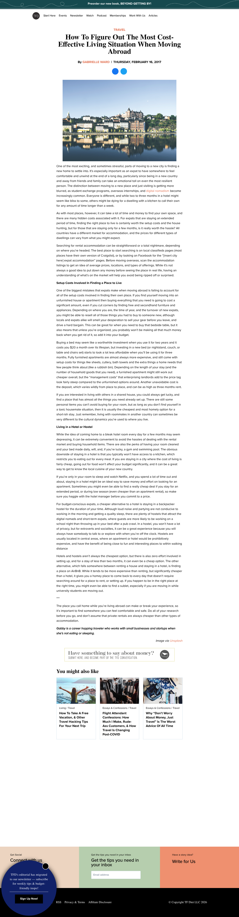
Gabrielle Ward (96, 62)
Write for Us (184, 861)
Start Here (49, 15)
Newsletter (76, 15)
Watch (90, 15)
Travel (119, 30)
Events (63, 15)
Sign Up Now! (29, 899)
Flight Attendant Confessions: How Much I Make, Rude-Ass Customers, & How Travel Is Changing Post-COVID (119, 723)
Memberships (118, 15)
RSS (58, 902)
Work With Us (137, 15)
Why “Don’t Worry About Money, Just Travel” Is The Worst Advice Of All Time (160, 719)
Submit (145, 875)
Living (62, 708)
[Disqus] (119, 791)
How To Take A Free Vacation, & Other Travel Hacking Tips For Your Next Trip (73, 719)
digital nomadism (157, 191)
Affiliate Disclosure (100, 902)
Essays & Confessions (115, 708)
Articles (153, 15)
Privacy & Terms (75, 902)
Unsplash (176, 641)
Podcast (101, 15)
